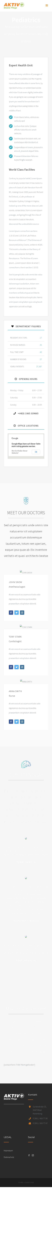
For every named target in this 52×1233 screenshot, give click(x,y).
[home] (14, 1096)
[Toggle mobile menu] (47, 5)
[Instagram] (33, 1155)
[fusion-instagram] (22, 612)
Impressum (8, 1150)
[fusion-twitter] (16, 612)
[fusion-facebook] (11, 612)
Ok (36, 452)
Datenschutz (9, 1157)
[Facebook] (29, 1155)
